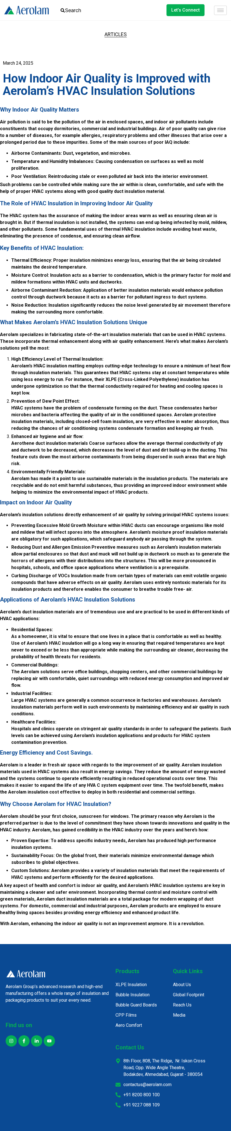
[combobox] (77, 10)
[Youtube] (49, 1041)
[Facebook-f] (24, 1041)
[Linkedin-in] (36, 1041)
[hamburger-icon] (220, 10)
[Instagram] (11, 1041)
